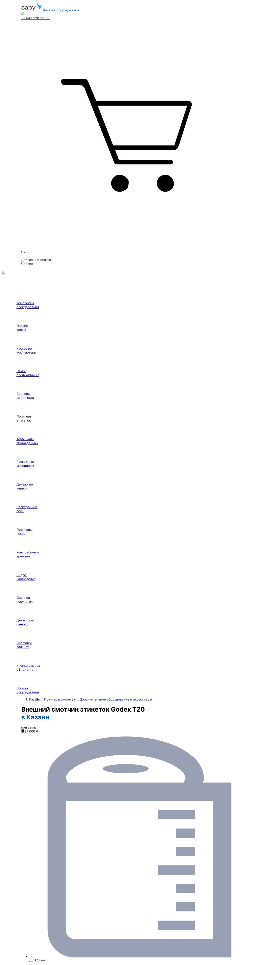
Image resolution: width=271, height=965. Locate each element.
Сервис (27, 264)
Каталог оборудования (60, 10)
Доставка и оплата (36, 260)
